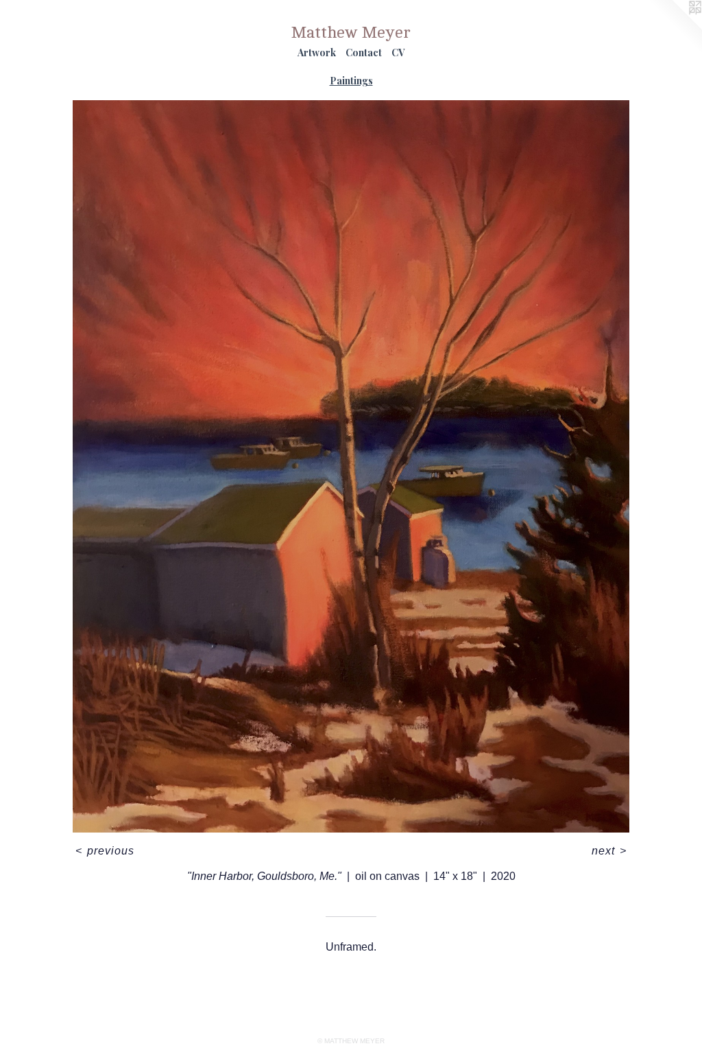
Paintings (351, 80)
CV (397, 52)
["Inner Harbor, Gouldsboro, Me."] (351, 466)
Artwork (317, 52)
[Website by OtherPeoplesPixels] (674, 27)
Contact (364, 52)
